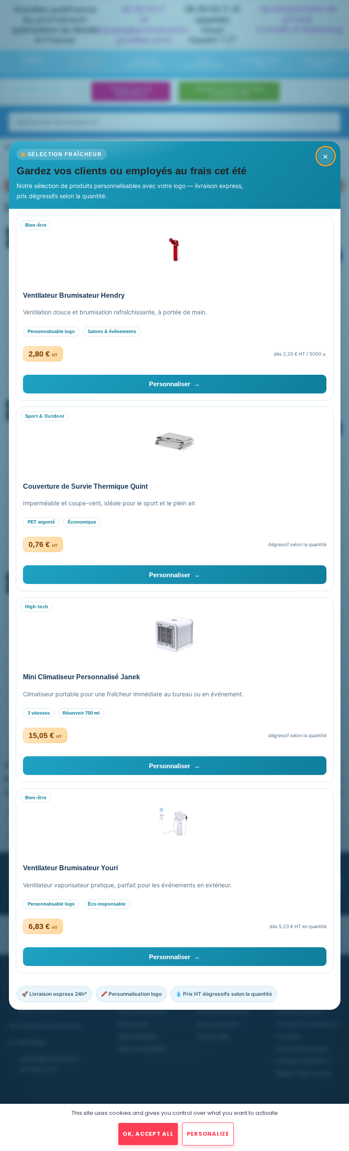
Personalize (208, 1134)
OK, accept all (148, 1134)
